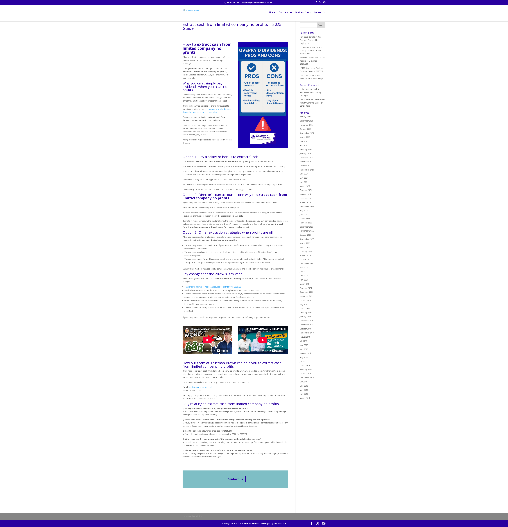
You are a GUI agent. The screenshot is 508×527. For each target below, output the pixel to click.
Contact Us (319, 12)
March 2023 (305, 218)
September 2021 (307, 263)
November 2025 (307, 125)
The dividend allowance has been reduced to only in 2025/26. (212, 287)
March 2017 (305, 365)
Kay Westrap (280, 523)
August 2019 (305, 337)
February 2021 (306, 288)
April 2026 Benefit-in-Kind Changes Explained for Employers (310, 40)
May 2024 (304, 178)
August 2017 (305, 357)
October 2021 (305, 259)
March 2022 (305, 247)
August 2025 (305, 137)
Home (272, 12)
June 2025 (304, 141)
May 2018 (304, 349)
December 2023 (306, 198)
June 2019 (304, 345)
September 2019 (307, 332)
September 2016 (307, 377)
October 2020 (305, 300)
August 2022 (305, 243)
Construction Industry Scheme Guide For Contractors (312, 102)
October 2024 (305, 165)
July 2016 (303, 381)
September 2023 (307, 206)
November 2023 (307, 202)
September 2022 (307, 239)
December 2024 (306, 157)
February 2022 (306, 251)
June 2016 (304, 386)
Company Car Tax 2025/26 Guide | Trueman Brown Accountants (311, 50)
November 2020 (307, 296)
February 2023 (306, 222)
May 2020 (304, 304)
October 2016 (305, 373)
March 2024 (305, 186)
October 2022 (305, 235)
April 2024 (304, 182)
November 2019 (307, 324)
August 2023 (305, 210)
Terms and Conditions (193, 516)
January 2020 (305, 316)
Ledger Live (305, 89)
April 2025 (304, 145)
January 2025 (305, 153)
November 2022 (307, 231)
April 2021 (304, 280)
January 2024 (305, 194)
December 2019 (306, 320)
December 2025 (306, 121)
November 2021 (307, 255)
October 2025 (305, 129)
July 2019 (303, 341)
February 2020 (306, 312)
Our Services (285, 12)
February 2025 (306, 149)
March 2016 (305, 398)
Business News (303, 12)
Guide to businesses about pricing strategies (310, 92)
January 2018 (305, 353)
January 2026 (305, 116)
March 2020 (305, 308)
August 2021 (305, 267)
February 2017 (306, 369)
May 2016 (304, 390)
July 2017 (303, 361)
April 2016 (304, 394)
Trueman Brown (251, 523)
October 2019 (305, 329)
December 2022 (306, 227)
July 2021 (303, 271)
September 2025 (307, 133)
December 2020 (306, 292)
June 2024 (304, 173)
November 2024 (307, 161)
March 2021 (305, 284)
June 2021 (304, 275)
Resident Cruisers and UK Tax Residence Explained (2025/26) (312, 60)
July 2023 (303, 214)
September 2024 (307, 170)
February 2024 (306, 190)
